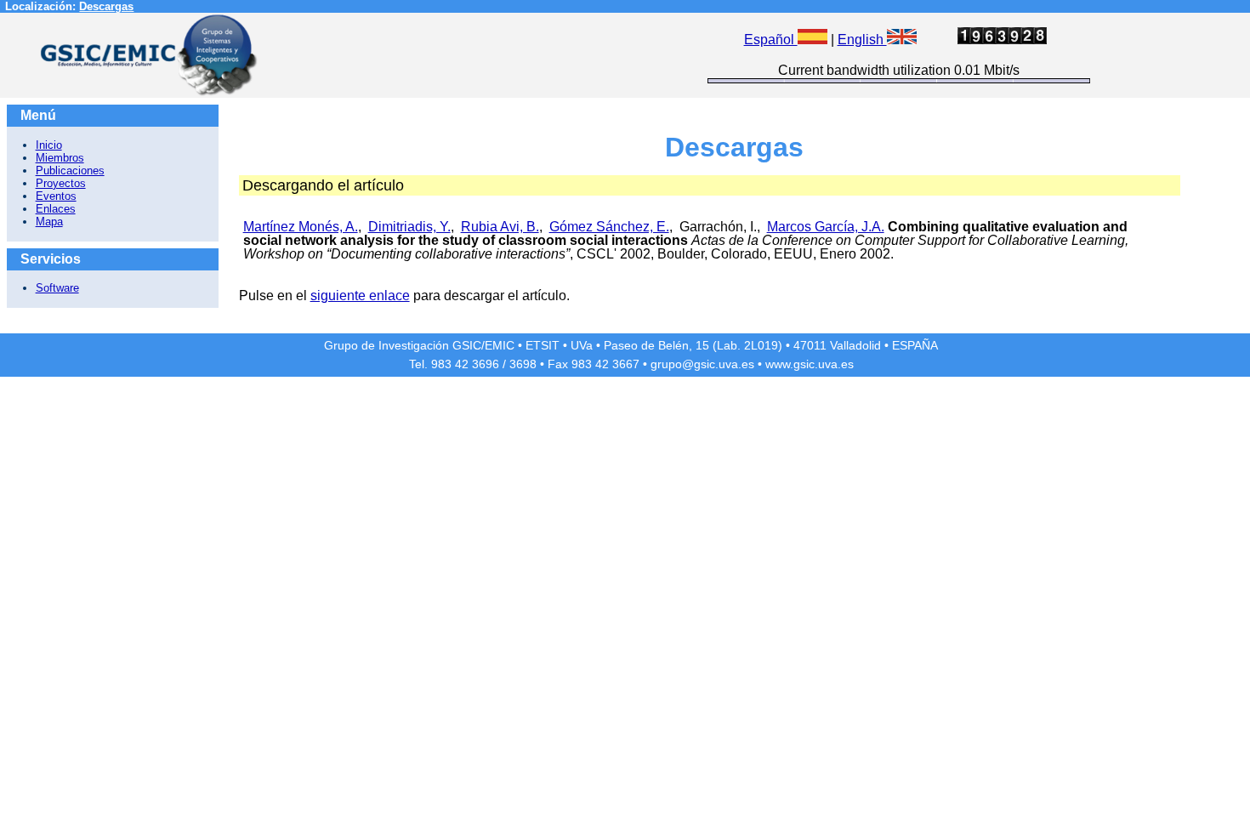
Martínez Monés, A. (300, 226)
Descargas (106, 6)
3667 (625, 364)
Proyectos (61, 183)
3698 (523, 364)
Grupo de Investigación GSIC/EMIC (419, 345)
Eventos (56, 196)
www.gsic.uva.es (809, 364)
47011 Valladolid (837, 345)
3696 (485, 364)
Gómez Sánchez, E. (609, 226)
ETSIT (543, 345)
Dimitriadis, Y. (409, 226)
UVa (582, 345)
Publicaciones (70, 170)
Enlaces (56, 208)
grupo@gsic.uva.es (702, 364)
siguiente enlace (360, 295)
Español (771, 39)
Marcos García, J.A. (825, 226)
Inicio (49, 145)
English (862, 39)
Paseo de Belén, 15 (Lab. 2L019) (693, 345)
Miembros (60, 157)
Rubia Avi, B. (500, 226)
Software (57, 287)
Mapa (49, 221)
